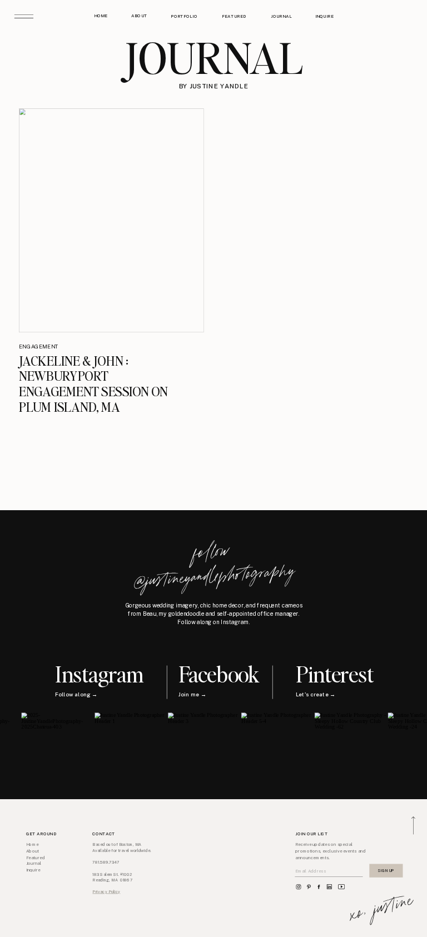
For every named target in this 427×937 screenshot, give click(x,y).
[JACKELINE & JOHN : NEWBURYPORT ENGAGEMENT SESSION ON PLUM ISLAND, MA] (111, 220)
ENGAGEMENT (39, 346)
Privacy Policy (106, 892)
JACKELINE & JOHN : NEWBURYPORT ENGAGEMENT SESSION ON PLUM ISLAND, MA (93, 383)
